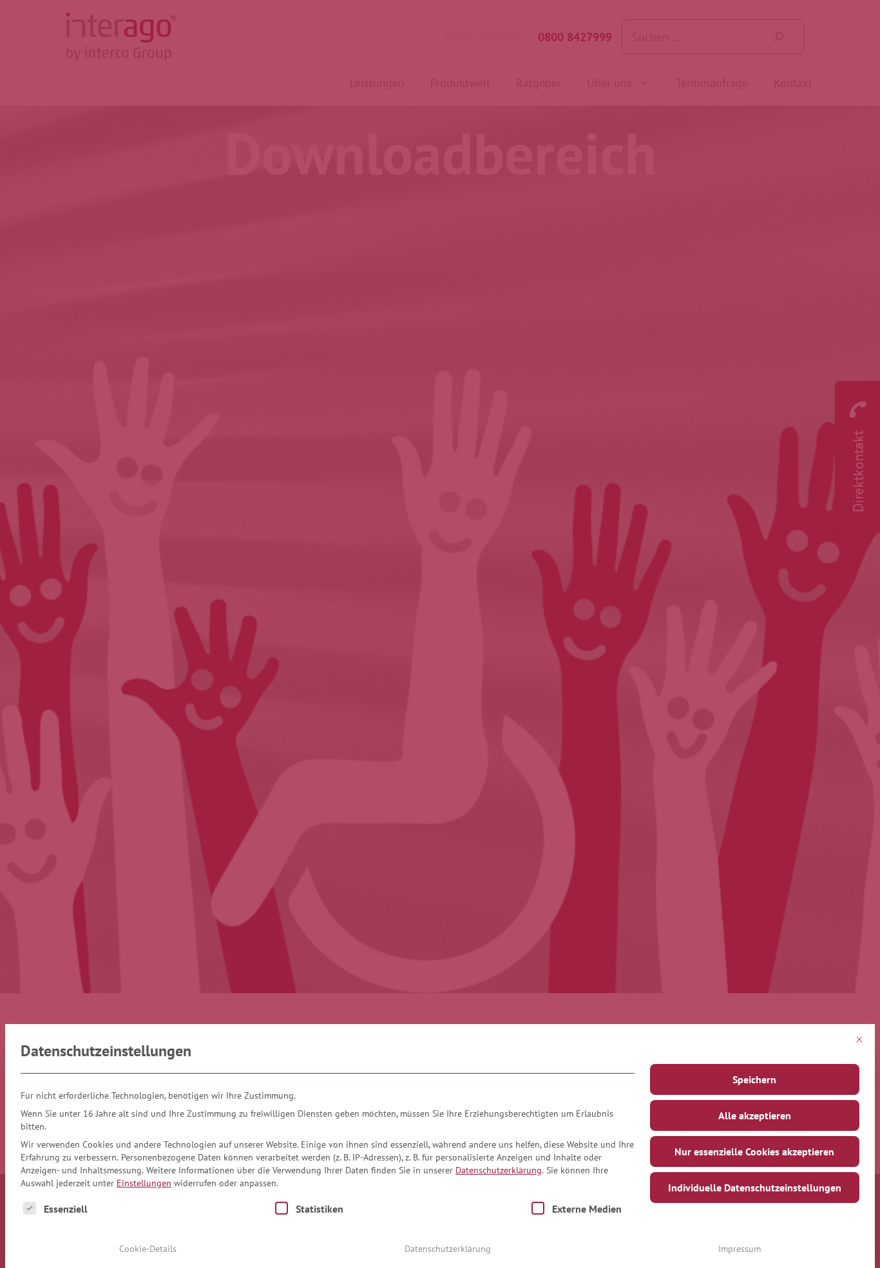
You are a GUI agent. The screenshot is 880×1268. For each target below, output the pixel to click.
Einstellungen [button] (144, 1183)
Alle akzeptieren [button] (754, 1115)
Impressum (739, 1248)
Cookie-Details (148, 1248)
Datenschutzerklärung (498, 1170)
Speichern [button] (754, 1079)
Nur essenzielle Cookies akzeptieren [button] (754, 1151)
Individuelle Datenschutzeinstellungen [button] (754, 1187)
